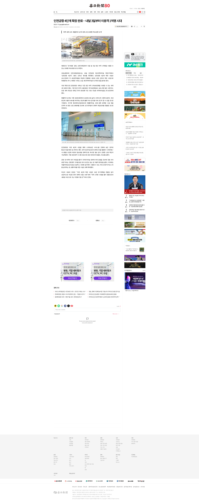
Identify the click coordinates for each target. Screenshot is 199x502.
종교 (55, 464)
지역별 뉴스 (118, 450)
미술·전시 (56, 460)
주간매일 (123, 12)
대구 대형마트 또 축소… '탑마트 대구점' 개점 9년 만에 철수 (140, 75)
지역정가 (86, 447)
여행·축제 (87, 458)
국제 (98, 12)
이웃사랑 (118, 449)
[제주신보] (141, 481)
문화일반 (55, 456)
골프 (70, 464)
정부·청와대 (87, 441)
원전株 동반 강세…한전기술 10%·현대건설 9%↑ (68, 297)
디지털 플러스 (128, 270)
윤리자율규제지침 (128, 487)
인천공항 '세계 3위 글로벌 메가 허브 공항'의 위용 (71, 210)
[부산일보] (120, 481)
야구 (70, 458)
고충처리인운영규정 (92, 487)
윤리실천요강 (136, 487)
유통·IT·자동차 (103, 449)
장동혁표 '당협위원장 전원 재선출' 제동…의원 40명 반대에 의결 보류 (136, 205)
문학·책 (55, 462)
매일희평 (71, 445)
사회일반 (118, 439)
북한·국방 (87, 445)
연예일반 (102, 456)
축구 (70, 460)
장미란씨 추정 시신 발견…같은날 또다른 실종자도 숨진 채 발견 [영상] (142, 84)
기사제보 (135, 8)
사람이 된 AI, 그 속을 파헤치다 (131, 290)
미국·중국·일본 (134, 441)
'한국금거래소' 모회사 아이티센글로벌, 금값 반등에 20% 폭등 (140, 80)
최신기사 (76, 12)
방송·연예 (117, 12)
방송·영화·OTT (103, 458)
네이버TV (74, 220)
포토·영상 (118, 454)
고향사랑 (55, 473)
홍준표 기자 (56, 24)
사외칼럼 (71, 443)
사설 (70, 439)
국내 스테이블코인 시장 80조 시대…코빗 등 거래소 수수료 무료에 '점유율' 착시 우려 (77, 291)
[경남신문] (78, 481)
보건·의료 (118, 445)
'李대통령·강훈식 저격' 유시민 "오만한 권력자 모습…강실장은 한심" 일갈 (135, 143)
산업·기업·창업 (103, 445)
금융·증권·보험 (103, 443)
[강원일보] (68, 481)
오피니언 (82, 12)
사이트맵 (142, 487)
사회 (95, 12)
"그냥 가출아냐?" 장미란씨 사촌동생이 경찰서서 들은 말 (132, 249)
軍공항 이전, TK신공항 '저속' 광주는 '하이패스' (136, 196)
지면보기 (131, 8)
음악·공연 (56, 458)
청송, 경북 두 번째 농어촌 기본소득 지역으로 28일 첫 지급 (104, 291)
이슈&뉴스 (128, 245)
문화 (102, 12)
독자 (86, 465)
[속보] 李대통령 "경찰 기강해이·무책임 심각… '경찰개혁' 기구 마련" (134, 132)
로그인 (139, 8)
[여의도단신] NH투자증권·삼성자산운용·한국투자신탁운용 (105, 297)
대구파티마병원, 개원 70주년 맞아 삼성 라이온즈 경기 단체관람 (141, 82)
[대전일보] (110, 481)
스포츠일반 (71, 456)
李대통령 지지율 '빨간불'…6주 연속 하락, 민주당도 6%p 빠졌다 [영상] (137, 191)
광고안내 (80, 487)
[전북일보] (130, 481)
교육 (117, 447)
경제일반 (102, 439)
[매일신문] (58, 481)
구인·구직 (102, 447)
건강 (86, 462)
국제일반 (133, 439)
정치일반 (86, 439)
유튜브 (100, 220)
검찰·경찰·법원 (119, 443)
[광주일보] (99, 481)
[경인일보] (89, 481)
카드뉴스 (118, 462)
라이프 (111, 12)
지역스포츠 (71, 465)
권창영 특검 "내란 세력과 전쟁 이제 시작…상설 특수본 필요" (137, 210)
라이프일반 (87, 456)
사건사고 (118, 441)
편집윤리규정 (119, 487)
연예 (101, 454)
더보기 (144, 270)
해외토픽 (133, 443)
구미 (55, 475)
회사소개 (74, 487)
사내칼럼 (71, 441)
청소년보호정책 (102, 487)
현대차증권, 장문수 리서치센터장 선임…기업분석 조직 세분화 (71, 294)
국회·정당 (87, 443)
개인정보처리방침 (111, 487)
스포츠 (106, 12)
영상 (117, 456)
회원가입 (143, 8)
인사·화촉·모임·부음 (89, 464)
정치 (87, 12)
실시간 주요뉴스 (129, 122)
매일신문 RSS (72, 473)
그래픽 (117, 460)
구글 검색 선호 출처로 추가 (122, 26)
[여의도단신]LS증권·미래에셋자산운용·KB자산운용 (103, 294)
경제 (91, 12)
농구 (70, 462)
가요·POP (102, 460)
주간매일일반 (134, 456)
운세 (86, 469)
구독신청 (85, 487)
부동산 (101, 441)
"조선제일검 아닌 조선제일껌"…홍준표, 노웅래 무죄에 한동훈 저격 (136, 201)
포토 (117, 458)
